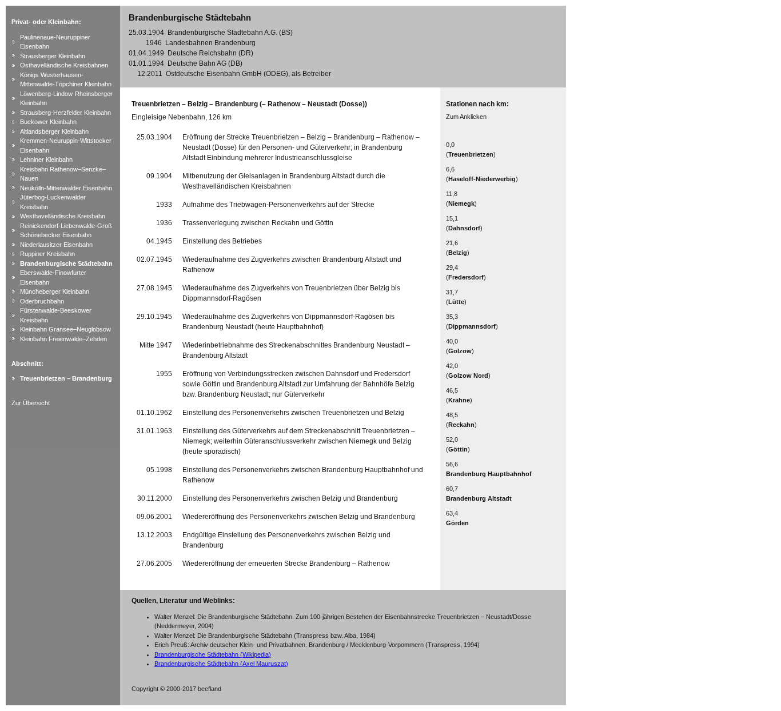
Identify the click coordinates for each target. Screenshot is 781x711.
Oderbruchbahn (42, 301)
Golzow (460, 350)
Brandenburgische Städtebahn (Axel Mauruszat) (221, 663)
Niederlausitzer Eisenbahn (56, 244)
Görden (457, 523)
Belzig (457, 252)
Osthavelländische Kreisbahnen (64, 65)
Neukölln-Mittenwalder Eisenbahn (66, 188)
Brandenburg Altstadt (479, 498)
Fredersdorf (466, 277)
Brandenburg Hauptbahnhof (489, 473)
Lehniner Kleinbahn (46, 159)
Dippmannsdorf (472, 326)
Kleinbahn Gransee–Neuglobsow (65, 329)
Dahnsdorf (464, 228)
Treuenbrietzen (470, 154)
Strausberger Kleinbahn (52, 56)
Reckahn (461, 424)
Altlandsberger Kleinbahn (54, 131)
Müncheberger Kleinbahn (54, 291)
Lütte (456, 301)
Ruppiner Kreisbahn (47, 253)
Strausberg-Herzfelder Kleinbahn (65, 112)
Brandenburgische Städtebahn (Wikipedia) (212, 654)
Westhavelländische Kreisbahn (62, 216)
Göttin (458, 449)
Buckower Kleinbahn (48, 121)
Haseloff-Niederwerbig (482, 178)
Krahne (459, 400)
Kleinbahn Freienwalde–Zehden (63, 338)
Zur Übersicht (30, 403)
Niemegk (461, 203)
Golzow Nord (468, 375)
